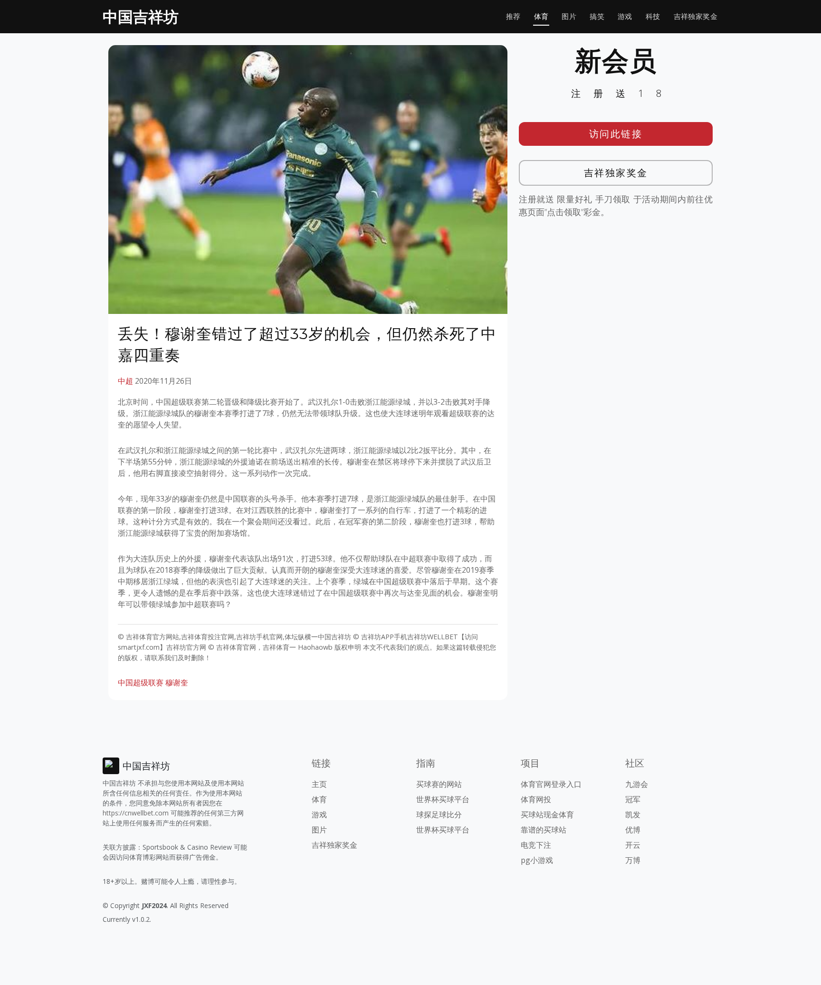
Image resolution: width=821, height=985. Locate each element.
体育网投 (536, 799)
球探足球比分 (439, 814)
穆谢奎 (176, 682)
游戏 (625, 16)
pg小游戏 (537, 860)
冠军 (632, 799)
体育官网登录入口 (551, 784)
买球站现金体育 (547, 814)
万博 (632, 860)
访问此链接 (616, 133)
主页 (319, 784)
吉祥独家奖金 (695, 16)
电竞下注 (536, 845)
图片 (569, 16)
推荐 (513, 16)
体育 (541, 16)
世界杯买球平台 (442, 799)
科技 (653, 16)
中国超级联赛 (140, 682)
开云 (632, 845)
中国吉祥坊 (141, 16)
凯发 (632, 814)
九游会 (636, 784)
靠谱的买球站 (543, 829)
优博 (632, 829)
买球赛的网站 (439, 784)
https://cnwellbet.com (136, 812)
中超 (125, 381)
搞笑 (597, 16)
